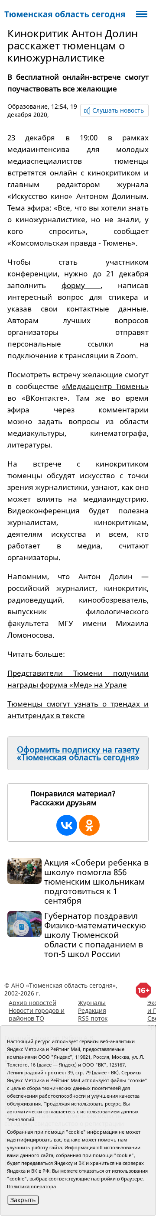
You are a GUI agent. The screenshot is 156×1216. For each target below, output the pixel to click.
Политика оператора (31, 1186)
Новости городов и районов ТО (37, 1014)
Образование (27, 106)
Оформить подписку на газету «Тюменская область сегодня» (78, 753)
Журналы (92, 1003)
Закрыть (23, 1200)
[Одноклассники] (89, 825)
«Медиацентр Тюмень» (105, 386)
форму (81, 285)
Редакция (92, 1010)
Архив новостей (32, 1003)
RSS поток (92, 1018)
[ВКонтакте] (66, 825)
